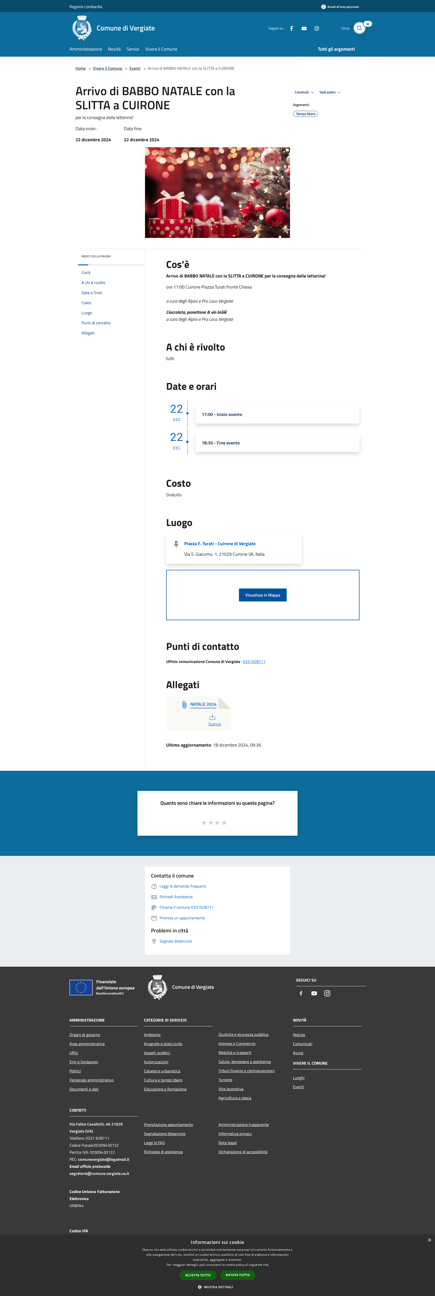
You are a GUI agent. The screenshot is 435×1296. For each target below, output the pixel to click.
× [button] (429, 1240)
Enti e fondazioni (83, 1062)
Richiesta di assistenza (163, 1152)
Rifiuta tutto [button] (238, 1275)
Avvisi (298, 1053)
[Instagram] (315, 27)
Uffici (73, 1053)
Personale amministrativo (91, 1080)
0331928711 (254, 661)
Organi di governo (84, 1035)
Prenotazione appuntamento (168, 1125)
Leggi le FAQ (154, 1143)
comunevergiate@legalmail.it (103, 1159)
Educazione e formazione (165, 1089)
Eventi (134, 68)
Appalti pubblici (157, 1053)
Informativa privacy (235, 1134)
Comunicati (302, 1044)
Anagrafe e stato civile (163, 1044)
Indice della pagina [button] (96, 256)
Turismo (225, 1080)
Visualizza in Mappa (262, 595)
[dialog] (217, 1265)
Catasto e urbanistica (162, 1071)
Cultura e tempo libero (163, 1080)
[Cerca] (359, 28)
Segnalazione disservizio (165, 1134)
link (265, 1265)
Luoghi (299, 1078)
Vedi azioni (327, 92)
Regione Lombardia (85, 7)
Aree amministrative (87, 1044)
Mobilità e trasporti (235, 1052)
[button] (217, 1287)
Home (81, 68)
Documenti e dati (84, 1089)
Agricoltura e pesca (235, 1098)
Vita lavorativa (231, 1089)
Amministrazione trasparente (244, 1125)
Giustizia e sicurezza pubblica (243, 1034)
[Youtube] (302, 27)
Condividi (302, 92)
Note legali (228, 1143)
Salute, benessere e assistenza (245, 1062)
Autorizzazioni (156, 1062)
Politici (75, 1071)
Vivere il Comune (108, 68)
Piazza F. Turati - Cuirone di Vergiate (220, 543)
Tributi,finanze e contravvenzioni (247, 1071)
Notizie (299, 1035)
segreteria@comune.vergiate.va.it (99, 1173)
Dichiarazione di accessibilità (243, 1152)
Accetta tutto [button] (198, 1275)
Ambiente (152, 1035)
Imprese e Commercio (237, 1043)
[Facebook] (289, 27)
